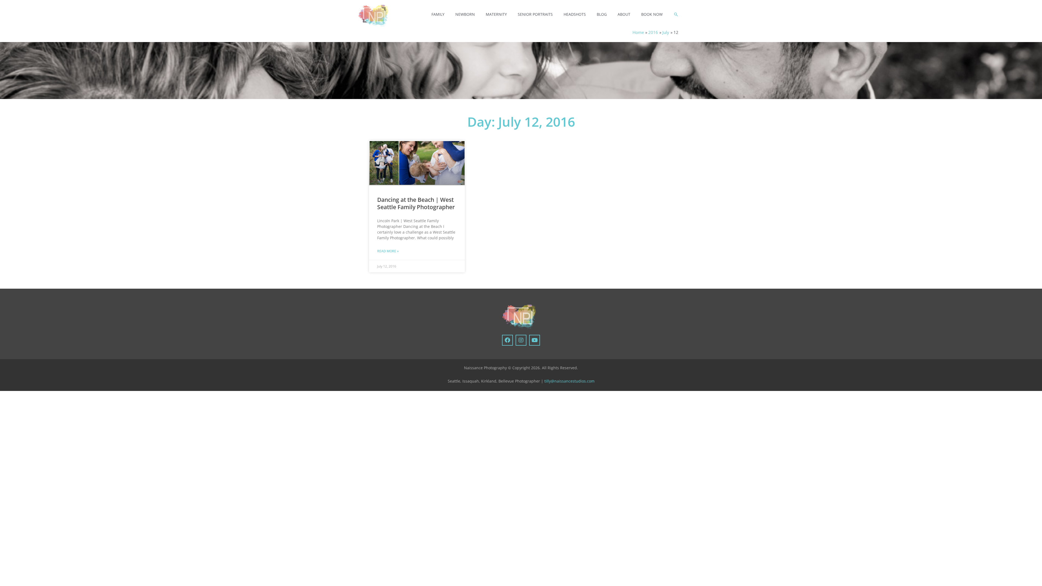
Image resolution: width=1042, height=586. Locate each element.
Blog (602, 14)
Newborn (465, 14)
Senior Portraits (535, 14)
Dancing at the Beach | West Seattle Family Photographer (416, 203)
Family (437, 14)
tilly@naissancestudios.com (569, 381)
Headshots (575, 14)
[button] (676, 14)
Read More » (388, 251)
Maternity (496, 14)
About (624, 14)
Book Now (652, 14)
